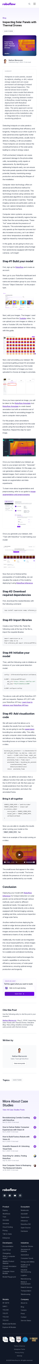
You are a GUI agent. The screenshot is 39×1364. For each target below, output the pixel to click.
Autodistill (24, 1214)
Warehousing (25, 1294)
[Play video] (19, 855)
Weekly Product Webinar (8, 1262)
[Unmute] (24, 862)
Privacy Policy (19, 1352)
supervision (29, 729)
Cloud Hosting (8, 1227)
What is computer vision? (9, 1257)
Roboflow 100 (26, 1224)
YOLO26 (6, 1310)
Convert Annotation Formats (9, 1267)
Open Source (25, 1228)
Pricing (5, 1230)
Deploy (5, 1210)
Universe (6, 1223)
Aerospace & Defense (25, 1250)
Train (4, 1217)
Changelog (7, 1253)
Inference (24, 1221)
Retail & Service (26, 1287)
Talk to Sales (7, 1234)
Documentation (8, 1246)
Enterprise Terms (19, 1349)
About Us (24, 1303)
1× (16, 862)
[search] (29, 4)
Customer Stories (27, 1246)
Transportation (26, 1291)
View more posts (19, 1063)
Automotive (25, 1255)
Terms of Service (19, 1346)
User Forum (7, 1250)
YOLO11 (5, 1313)
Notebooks (25, 1210)
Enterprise (6, 1238)
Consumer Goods (27, 1258)
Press (23, 1313)
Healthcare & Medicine (25, 1266)
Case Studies (17, 1080)
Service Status (26, 1320)
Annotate (6, 1220)
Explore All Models (9, 1327)
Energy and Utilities (27, 1262)
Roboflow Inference (24, 583)
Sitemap (19, 1356)
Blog (4, 18)
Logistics (24, 1275)
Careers (24, 1310)
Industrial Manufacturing (26, 1271)
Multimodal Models (9, 1324)
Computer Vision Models (8, 1272)
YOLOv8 (6, 1317)
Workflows (6, 1214)
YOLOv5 (5, 1320)
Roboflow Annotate (23, 403)
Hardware (24, 1231)
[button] (34, 4)
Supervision (25, 1217)
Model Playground (9, 1277)
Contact (23, 1317)
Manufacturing (26, 1279)
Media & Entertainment (25, 1283)
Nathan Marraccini (16, 60)
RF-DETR (6, 1303)
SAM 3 (5, 1306)
